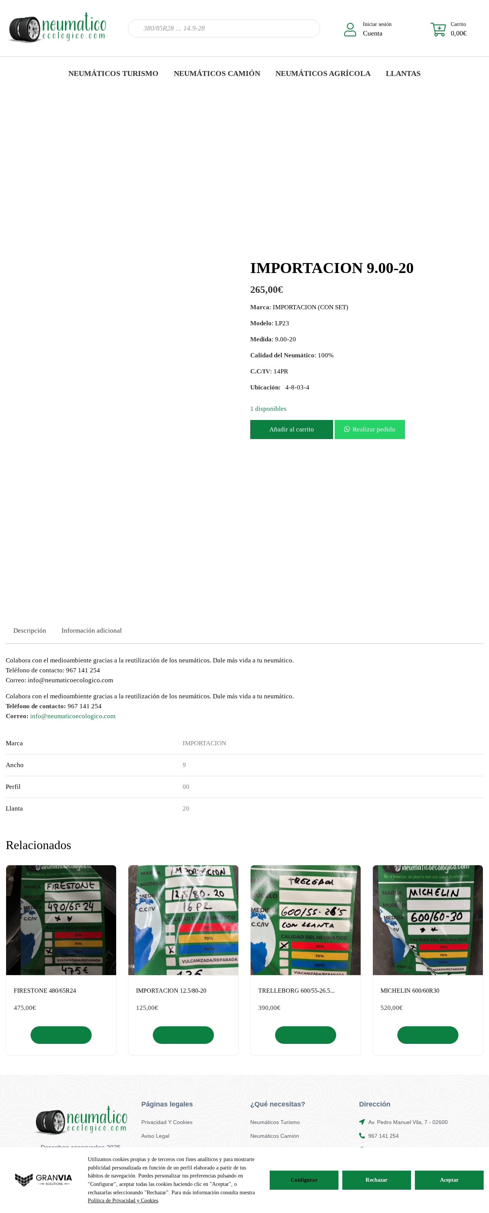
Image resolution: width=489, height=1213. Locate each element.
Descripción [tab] (29, 630)
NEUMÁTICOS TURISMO (113, 73)
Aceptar (449, 1180)
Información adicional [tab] (92, 630)
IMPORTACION (204, 743)
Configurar (304, 1180)
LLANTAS (403, 73)
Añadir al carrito (291, 429)
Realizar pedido (374, 429)
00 (186, 786)
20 (186, 808)
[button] (370, 429)
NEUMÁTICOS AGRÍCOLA (323, 73)
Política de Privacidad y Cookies (123, 1200)
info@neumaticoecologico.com (72, 716)
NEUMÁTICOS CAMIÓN (217, 73)
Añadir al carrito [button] (61, 1035)
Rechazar (376, 1180)
